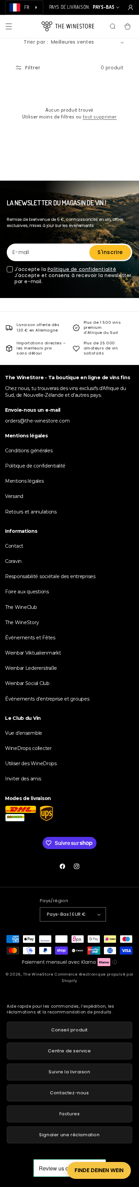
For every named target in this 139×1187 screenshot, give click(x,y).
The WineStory (22, 622)
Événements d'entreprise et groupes (47, 699)
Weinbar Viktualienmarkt (33, 653)
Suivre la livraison (69, 1072)
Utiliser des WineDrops (31, 763)
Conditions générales (28, 451)
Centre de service (69, 1051)
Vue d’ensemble (23, 733)
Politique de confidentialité (82, 269)
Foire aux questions (27, 592)
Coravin (13, 561)
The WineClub (21, 607)
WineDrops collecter (28, 748)
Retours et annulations (31, 512)
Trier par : (36, 42)
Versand (14, 496)
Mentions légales (24, 481)
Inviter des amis (23, 779)
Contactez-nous (69, 1093)
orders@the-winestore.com (37, 421)
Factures (69, 1114)
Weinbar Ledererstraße (31, 668)
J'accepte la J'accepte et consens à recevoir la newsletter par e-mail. (73, 275)
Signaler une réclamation (69, 1135)
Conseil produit (69, 1030)
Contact (14, 546)
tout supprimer (100, 116)
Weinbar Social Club (27, 683)
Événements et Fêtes (30, 638)
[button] (8, 26)
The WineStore (38, 974)
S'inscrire (110, 252)
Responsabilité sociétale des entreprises (50, 576)
